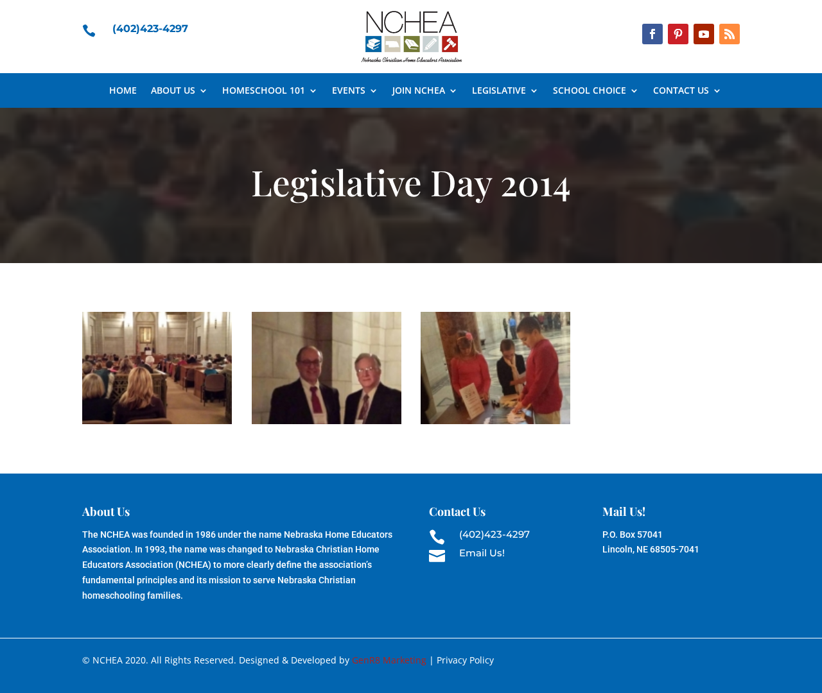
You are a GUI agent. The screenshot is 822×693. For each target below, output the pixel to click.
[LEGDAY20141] (157, 424)
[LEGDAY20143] (495, 424)
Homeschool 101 (263, 91)
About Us (173, 91)
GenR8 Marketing (389, 660)
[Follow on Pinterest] (678, 34)
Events (348, 91)
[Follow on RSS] (729, 34)
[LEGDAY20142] (326, 424)
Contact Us (681, 91)
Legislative (499, 91)
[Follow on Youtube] (704, 34)
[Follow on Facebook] (652, 34)
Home (123, 91)
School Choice (589, 91)
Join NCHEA (418, 91)
